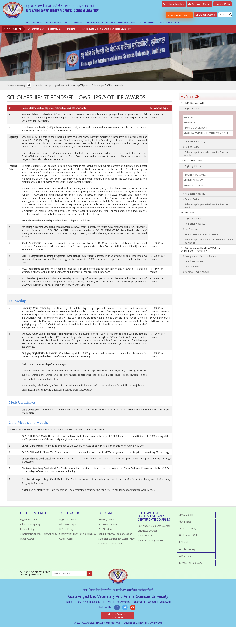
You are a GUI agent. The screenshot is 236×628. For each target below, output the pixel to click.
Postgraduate (55, 28)
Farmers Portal (222, 4)
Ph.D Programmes (194, 180)
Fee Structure (191, 228)
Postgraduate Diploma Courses (201, 256)
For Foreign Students (196, 128)
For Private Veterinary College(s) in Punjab (207, 133)
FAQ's (108, 601)
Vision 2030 (187, 514)
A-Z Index (186, 521)
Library (122, 22)
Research (92, 22)
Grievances (164, 22)
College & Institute (55, 22)
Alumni (184, 542)
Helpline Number (174, 3)
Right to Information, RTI (89, 601)
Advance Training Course (197, 271)
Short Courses (192, 266)
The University (122, 601)
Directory (186, 556)
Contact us (165, 601)
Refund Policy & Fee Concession (201, 234)
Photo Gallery (188, 528)
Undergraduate (35, 28)
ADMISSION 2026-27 (179, 15)
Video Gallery (188, 549)
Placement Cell (189, 535)
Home (68, 601)
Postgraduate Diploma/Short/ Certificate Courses (105, 28)
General (189, 117)
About (36, 22)
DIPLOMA (188, 212)
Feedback (151, 601)
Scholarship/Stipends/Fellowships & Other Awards (205, 154)
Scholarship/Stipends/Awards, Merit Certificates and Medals (208, 241)
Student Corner (207, 14)
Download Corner (201, 3)
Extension (108, 22)
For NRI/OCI (191, 122)
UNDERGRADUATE (194, 102)
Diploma (71, 28)
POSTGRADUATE (193, 160)
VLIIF (133, 22)
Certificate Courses (194, 261)
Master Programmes (195, 174)
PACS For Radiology (191, 562)
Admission (76, 22)
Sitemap (138, 601)
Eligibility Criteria (192, 108)
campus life (146, 22)
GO (89, 573)
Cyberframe (156, 622)
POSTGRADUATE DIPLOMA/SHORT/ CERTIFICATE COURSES (203, 249)
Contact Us (181, 22)
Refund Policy (191, 146)
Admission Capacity (194, 141)
